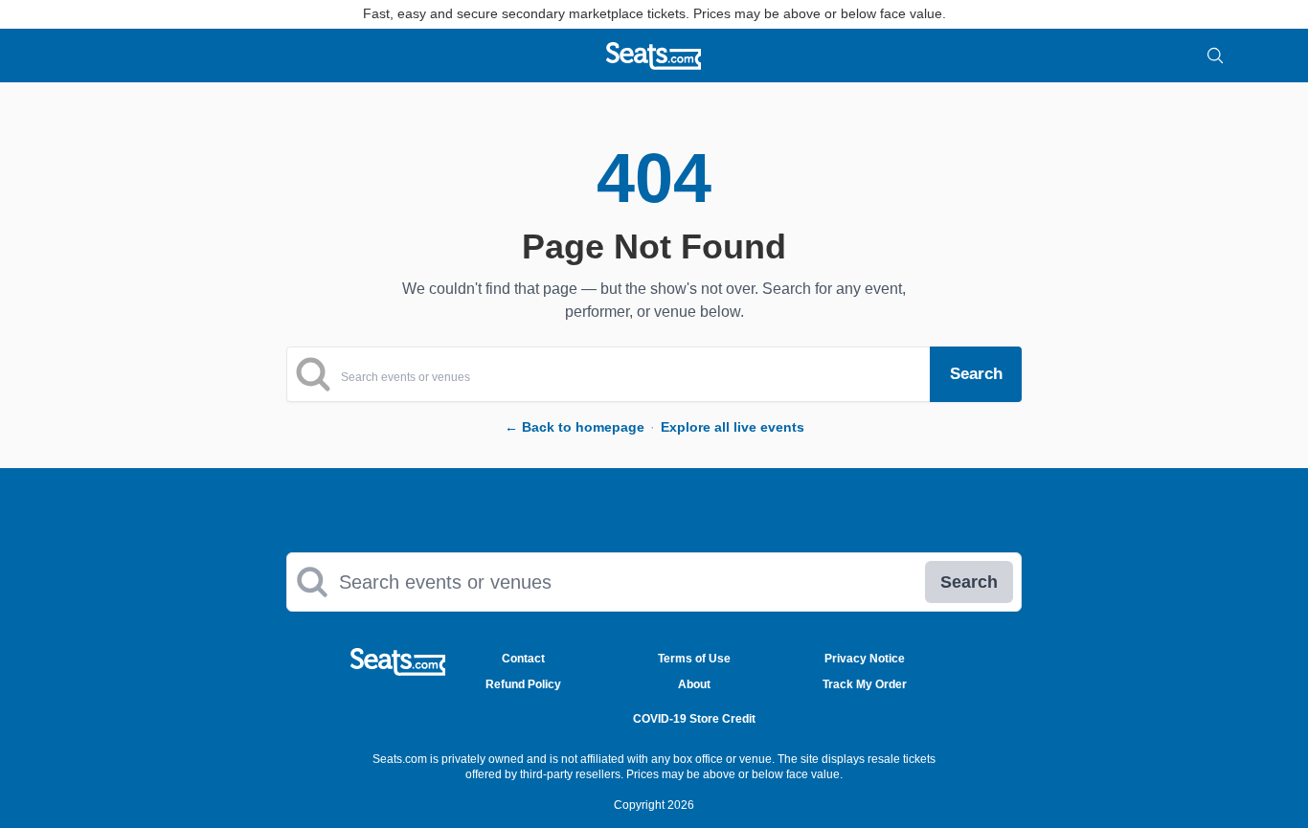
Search (969, 582)
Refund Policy (523, 684)
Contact (523, 658)
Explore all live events (732, 427)
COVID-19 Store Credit (694, 719)
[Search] (1215, 55)
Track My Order (865, 684)
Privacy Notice (864, 658)
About (694, 684)
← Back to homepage (574, 427)
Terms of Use (694, 658)
